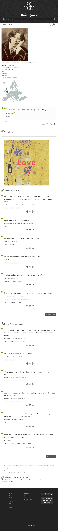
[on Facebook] (47, 124)
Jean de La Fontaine (9, 223)
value (20, 281)
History (6, 341)
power (12, 208)
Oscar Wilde (8, 116)
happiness (7, 380)
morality (12, 244)
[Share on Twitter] (45, 494)
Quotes (9, 25)
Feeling (12, 401)
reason (19, 302)
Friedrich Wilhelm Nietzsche (10, 299)
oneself (12, 360)
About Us (11, 510)
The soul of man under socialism (18, 377)
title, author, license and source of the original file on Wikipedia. (24, 470)
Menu (10, 503)
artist (6, 401)
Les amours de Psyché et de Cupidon (24, 223)
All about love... (50, 314)
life (6, 263)
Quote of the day (28, 495)
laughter (23, 341)
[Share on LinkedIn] (33, 211)
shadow (18, 208)
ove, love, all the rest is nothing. (17, 220)
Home (10, 495)
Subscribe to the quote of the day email (47, 500)
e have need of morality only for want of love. (22, 238)
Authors (11, 501)
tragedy (11, 422)
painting (19, 401)
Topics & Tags (12, 499)
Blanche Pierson (8, 260)
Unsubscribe (27, 502)
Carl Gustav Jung (8, 205)
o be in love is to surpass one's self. (18, 354)
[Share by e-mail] (50, 124)
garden (13, 443)
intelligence (7, 281)
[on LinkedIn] (54, 124)
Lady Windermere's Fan (16, 419)
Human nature (15, 341)
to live (17, 263)
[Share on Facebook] (27, 211)
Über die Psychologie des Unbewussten (22, 205)
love (6, 121)
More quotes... (51, 457)
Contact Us (12, 512)
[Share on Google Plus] (48, 494)
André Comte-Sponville (9, 241)
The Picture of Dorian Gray (17, 338)
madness (13, 302)
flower (6, 443)
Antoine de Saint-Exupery (10, 278)
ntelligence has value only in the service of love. (22, 275)
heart (19, 443)
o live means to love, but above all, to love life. (22, 257)
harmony (15, 380)
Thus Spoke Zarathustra (24, 299)
